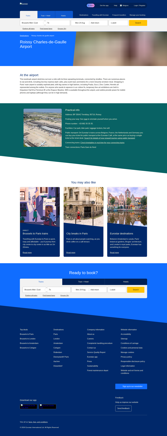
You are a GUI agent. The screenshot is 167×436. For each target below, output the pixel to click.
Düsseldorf (58, 366)
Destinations (24, 36)
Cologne (57, 348)
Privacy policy (126, 357)
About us (90, 334)
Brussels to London (27, 339)
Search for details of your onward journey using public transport (109, 138)
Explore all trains (29, 28)
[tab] (29, 14)
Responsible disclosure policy (133, 361)
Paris (56, 334)
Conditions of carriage (129, 343)
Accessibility (126, 334)
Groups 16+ (62, 28)
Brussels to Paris (27, 334)
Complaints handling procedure (100, 343)
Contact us (91, 348)
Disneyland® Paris (61, 357)
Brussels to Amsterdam (29, 343)
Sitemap (124, 339)
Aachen (57, 361)
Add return (95, 23)
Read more (27, 253)
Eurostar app (92, 357)
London (57, 339)
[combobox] (32, 23)
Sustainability (92, 366)
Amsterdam (58, 343)
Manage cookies (127, 352)
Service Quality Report (96, 352)
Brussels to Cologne (28, 348)
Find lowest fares (46, 28)
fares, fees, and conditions (38, 422)
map (85, 119)
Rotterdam (58, 352)
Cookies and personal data (131, 348)
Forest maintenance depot (97, 370)
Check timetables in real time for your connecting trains (102, 143)
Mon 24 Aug (80, 23)
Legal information (128, 366)
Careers (90, 339)
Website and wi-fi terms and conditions (132, 372)
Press (97, 361)
